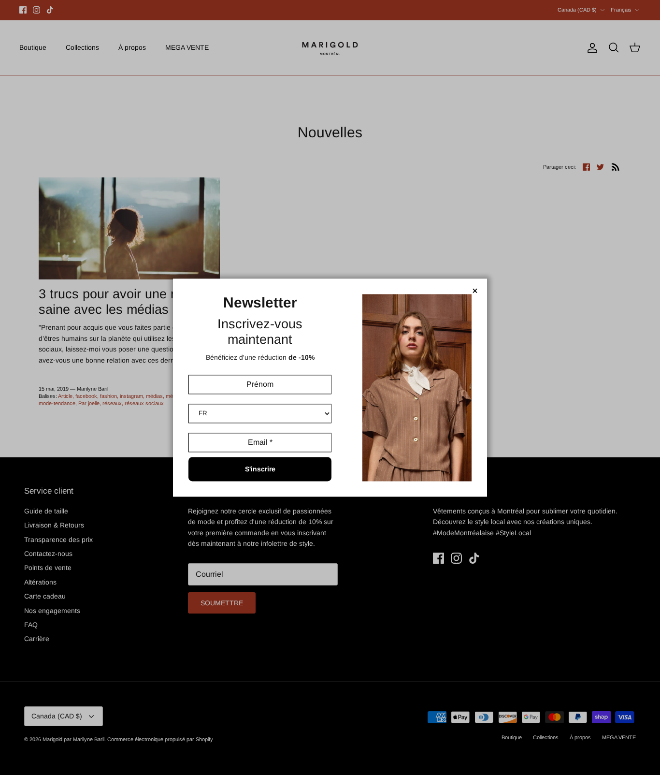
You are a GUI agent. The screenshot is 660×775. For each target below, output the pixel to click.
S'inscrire (260, 469)
